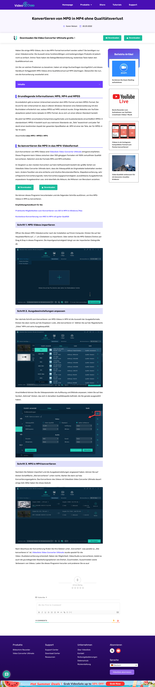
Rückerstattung (84, 664)
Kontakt (81, 653)
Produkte (85, 5)
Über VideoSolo (84, 650)
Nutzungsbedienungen (87, 657)
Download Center (52, 653)
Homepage (67, 5)
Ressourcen (50, 657)
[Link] (64, 612)
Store (102, 5)
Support (133, 5)
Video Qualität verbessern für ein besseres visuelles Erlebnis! (123, 177)
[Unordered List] (55, 612)
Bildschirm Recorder (21, 650)
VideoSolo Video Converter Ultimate (66, 152)
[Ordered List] (51, 612)
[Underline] (45, 612)
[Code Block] (61, 612)
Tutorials (117, 5)
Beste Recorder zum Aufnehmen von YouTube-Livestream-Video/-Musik (122, 112)
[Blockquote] (58, 612)
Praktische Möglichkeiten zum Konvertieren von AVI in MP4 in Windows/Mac (48, 211)
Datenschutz (83, 661)
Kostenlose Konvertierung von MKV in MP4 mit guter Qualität (42, 217)
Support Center (51, 650)
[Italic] (42, 612)
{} (67, 612)
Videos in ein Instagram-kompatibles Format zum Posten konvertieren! (122, 144)
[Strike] (48, 612)
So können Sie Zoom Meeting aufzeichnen (123, 81)
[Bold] (39, 612)
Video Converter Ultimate (23, 653)
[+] (70, 612)
